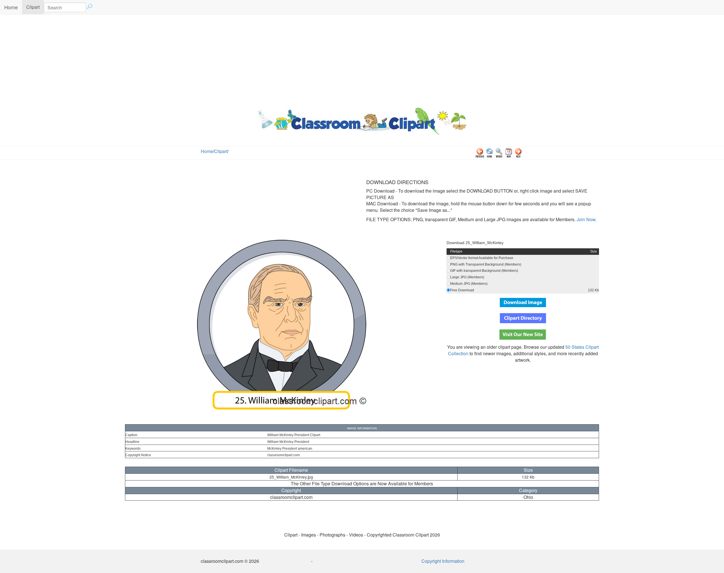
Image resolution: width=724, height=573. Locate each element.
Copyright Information (442, 561)
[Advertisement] (362, 59)
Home (11, 7)
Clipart (35, 6)
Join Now (585, 219)
